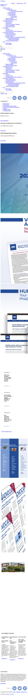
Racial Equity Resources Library (10, 106)
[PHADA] (3, 1)
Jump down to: (4, 101)
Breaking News (20, 3)
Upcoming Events (7, 110)
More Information (4, 120)
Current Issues (6, 104)
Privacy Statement (16, 692)
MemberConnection (10, 694)
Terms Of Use (24, 692)
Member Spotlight (7, 109)
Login (6, 4)
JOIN (25, 3)
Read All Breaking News (6, 431)
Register (2, 4)
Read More (3, 130)
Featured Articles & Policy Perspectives (11, 107)
